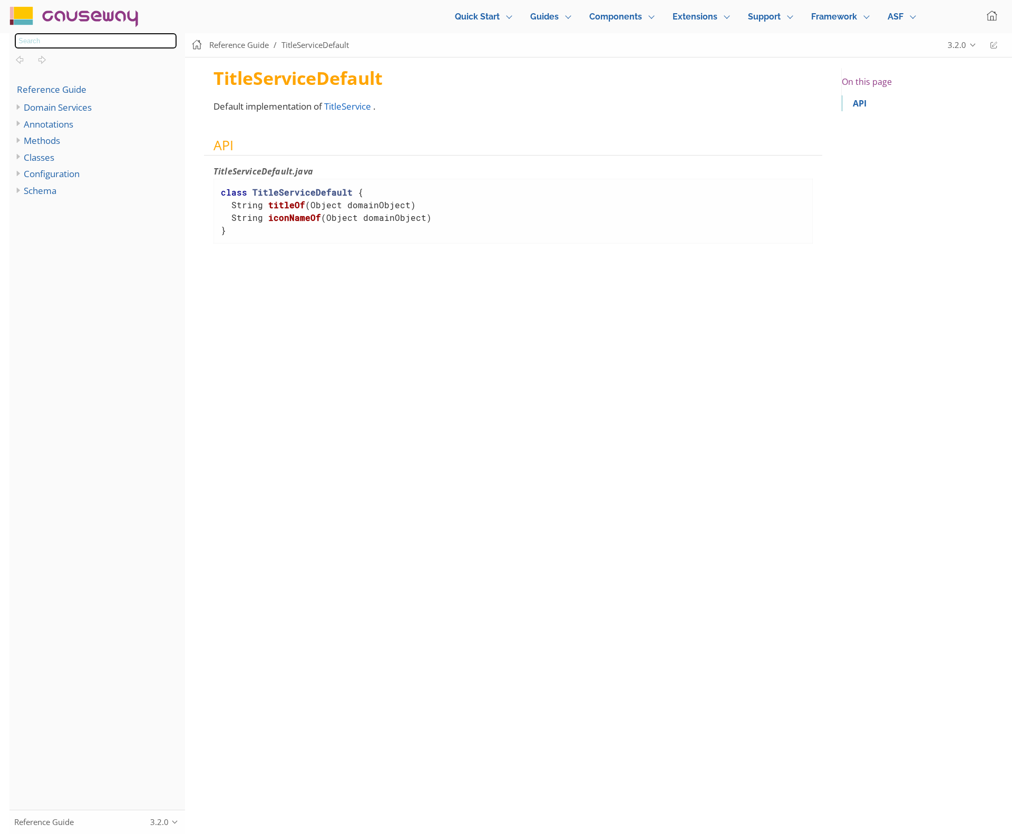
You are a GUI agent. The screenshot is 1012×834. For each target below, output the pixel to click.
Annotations (48, 124)
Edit (993, 45)
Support (764, 17)
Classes (39, 157)
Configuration (52, 174)
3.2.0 (957, 45)
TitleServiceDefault (315, 45)
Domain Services (58, 107)
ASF (895, 17)
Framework (834, 17)
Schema (40, 191)
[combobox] (96, 41)
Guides (544, 17)
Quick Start (477, 17)
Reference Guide (51, 89)
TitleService (347, 106)
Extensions (695, 17)
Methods (42, 140)
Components (615, 17)
